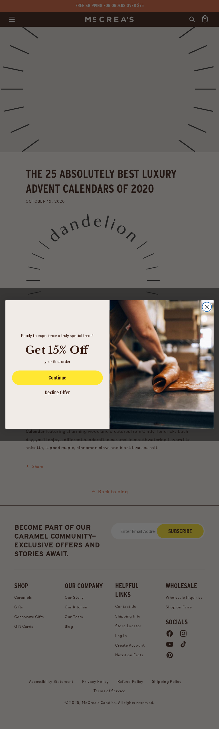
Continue (57, 377)
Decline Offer (57, 392)
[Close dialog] (207, 307)
